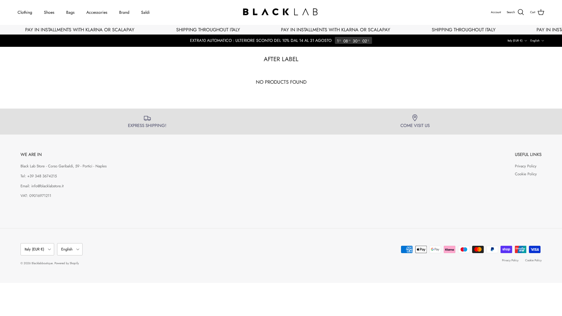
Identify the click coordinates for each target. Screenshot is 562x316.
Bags (70, 12)
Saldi (145, 12)
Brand (124, 12)
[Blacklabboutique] (281, 12)
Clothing (25, 12)
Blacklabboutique (42, 263)
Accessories (96, 12)
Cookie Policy (526, 174)
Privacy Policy (526, 166)
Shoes (49, 12)
